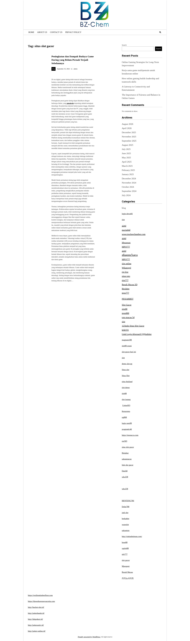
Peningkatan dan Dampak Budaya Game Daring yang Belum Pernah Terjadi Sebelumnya (72, 60)
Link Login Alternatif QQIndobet (137, 334)
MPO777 (126, 247)
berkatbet (125, 518)
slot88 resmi (127, 346)
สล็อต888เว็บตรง (130, 255)
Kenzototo (126, 411)
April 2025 (127, 161)
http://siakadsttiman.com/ (132, 536)
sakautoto (125, 530)
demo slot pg (127, 364)
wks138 (125, 477)
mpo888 (125, 313)
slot (123, 220)
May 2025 (126, 157)
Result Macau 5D (129, 284)
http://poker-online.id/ (36, 631)
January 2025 (128, 174)
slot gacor (126, 560)
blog (53, 69)
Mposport (126, 242)
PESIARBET (127, 299)
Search (124, 45)
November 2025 (129, 136)
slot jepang (126, 399)
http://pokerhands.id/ (36, 613)
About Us (42, 32)
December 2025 (129, 132)
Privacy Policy (73, 32)
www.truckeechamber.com (133, 234)
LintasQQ (126, 405)
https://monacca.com (130, 435)
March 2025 (127, 166)
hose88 (124, 542)
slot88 (124, 309)
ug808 (124, 417)
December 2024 (129, 178)
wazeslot (125, 524)
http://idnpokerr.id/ (35, 619)
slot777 (125, 280)
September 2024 (129, 191)
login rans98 (127, 423)
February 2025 (128, 170)
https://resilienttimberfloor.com (40, 595)
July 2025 (126, 149)
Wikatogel (126, 268)
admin (75, 69)
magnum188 (127, 340)
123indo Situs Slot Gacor (133, 326)
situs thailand (127, 381)
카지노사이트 (128, 578)
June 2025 (126, 153)
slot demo (126, 387)
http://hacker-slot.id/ (36, 607)
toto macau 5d (128, 317)
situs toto (126, 276)
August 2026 (127, 124)
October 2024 (128, 187)
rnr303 (124, 441)
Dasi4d (124, 471)
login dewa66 (127, 214)
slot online (126, 263)
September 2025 (129, 141)
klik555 (125, 330)
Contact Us (56, 32)
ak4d (124, 226)
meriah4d (126, 230)
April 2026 (127, 128)
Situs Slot (126, 375)
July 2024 (126, 195)
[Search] (160, 32)
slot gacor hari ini (129, 352)
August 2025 (127, 145)
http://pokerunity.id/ (36, 625)
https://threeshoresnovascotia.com (41, 601)
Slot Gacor (126, 305)
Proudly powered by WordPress (89, 637)
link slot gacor (127, 465)
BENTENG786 (128, 501)
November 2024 (129, 182)
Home (31, 32)
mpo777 (125, 293)
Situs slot (125, 370)
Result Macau (127, 572)
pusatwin (70, 103)
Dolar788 (125, 507)
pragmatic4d (127, 429)
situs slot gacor (128, 447)
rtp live (125, 272)
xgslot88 (125, 548)
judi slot (125, 512)
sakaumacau (127, 459)
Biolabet (125, 288)
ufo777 (124, 554)
